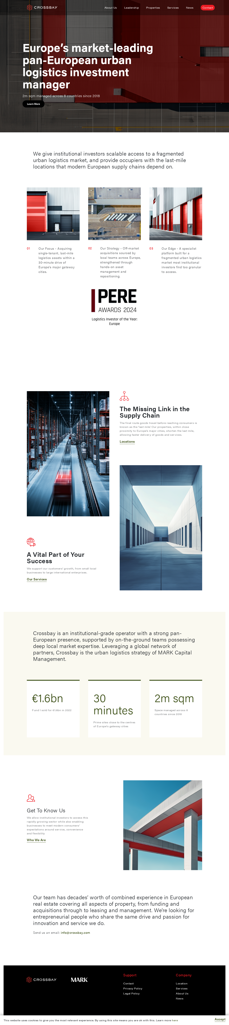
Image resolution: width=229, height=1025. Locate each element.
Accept (220, 1019)
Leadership (131, 7)
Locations (127, 441)
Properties (153, 7)
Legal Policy (131, 993)
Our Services (37, 579)
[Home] (43, 982)
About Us (110, 7)
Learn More (33, 104)
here (175, 1020)
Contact (208, 7)
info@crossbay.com (75, 932)
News (190, 7)
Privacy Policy (132, 988)
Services (173, 7)
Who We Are (36, 840)
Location (181, 983)
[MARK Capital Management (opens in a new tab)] (79, 982)
